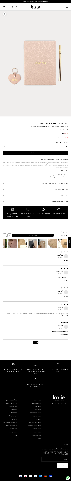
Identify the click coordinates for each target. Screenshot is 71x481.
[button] (33, 463)
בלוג (16, 435)
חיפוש (39, 438)
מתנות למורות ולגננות (35, 413)
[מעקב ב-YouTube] (55, 403)
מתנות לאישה (37, 406)
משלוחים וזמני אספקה (11, 400)
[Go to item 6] (12, 243)
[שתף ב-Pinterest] (61, 175)
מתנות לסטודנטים (36, 429)
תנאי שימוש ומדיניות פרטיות (10, 422)
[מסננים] (9, 235)
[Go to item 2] (52, 243)
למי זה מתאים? (13, 416)
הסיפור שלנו (14, 413)
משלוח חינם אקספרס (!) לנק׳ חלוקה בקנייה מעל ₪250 (35, 1)
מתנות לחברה (37, 432)
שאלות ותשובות (13, 406)
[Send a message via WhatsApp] (68, 478)
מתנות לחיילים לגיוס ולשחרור (33, 425)
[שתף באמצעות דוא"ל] (59, 175)
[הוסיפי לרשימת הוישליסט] (2, 3)
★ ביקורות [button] (69, 242)
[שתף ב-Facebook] (67, 175)
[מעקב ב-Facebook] (65, 403)
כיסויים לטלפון (37, 400)
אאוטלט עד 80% (36, 435)
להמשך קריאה (64, 170)
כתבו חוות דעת (33, 235)
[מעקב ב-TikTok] (52, 403)
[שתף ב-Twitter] (64, 175)
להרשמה (62, 465)
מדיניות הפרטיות (64, 454)
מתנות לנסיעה (37, 419)
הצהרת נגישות (13, 429)
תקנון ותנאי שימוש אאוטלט (10, 425)
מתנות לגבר (38, 409)
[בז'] (67, 133)
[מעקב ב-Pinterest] (59, 403)
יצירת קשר (14, 409)
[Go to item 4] (32, 243)
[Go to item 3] (42, 243)
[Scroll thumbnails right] (65, 243)
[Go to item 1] (62, 243)
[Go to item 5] (22, 243)
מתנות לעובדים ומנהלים (35, 422)
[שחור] (63, 133)
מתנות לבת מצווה (36, 416)
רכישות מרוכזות (13, 432)
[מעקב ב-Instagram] (62, 403)
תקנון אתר (14, 419)
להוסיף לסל (35, 153)
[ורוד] (65, 133)
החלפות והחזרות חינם (11, 403)
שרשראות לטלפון (36, 403)
